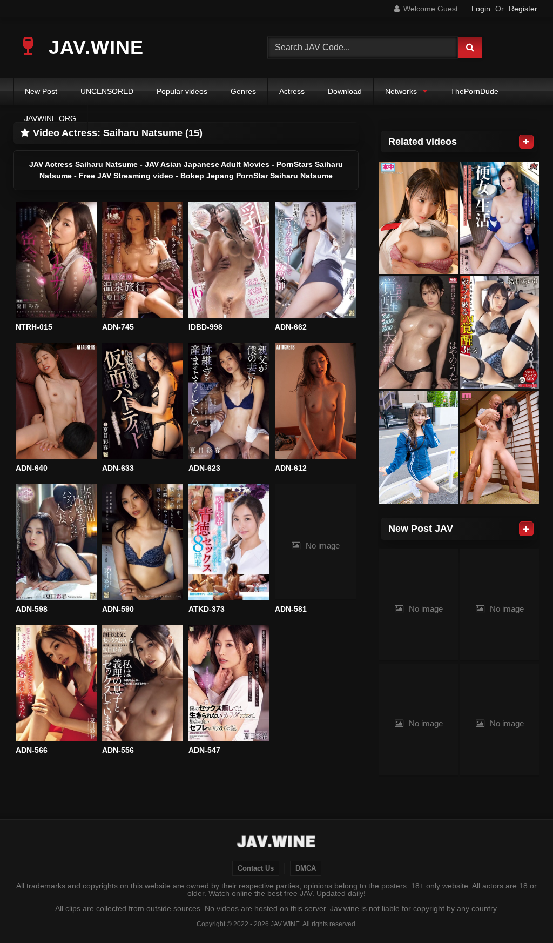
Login (480, 8)
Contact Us (256, 868)
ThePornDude (474, 91)
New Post (41, 91)
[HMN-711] (418, 218)
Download (345, 91)
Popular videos (182, 91)
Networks (401, 91)
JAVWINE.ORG (50, 118)
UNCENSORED (106, 91)
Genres (243, 91)
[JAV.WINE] (277, 843)
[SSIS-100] (418, 332)
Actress (292, 91)
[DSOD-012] (499, 218)
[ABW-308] (499, 332)
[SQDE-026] (418, 447)
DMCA (305, 868)
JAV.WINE (93, 47)
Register (523, 8)
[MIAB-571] (499, 447)
